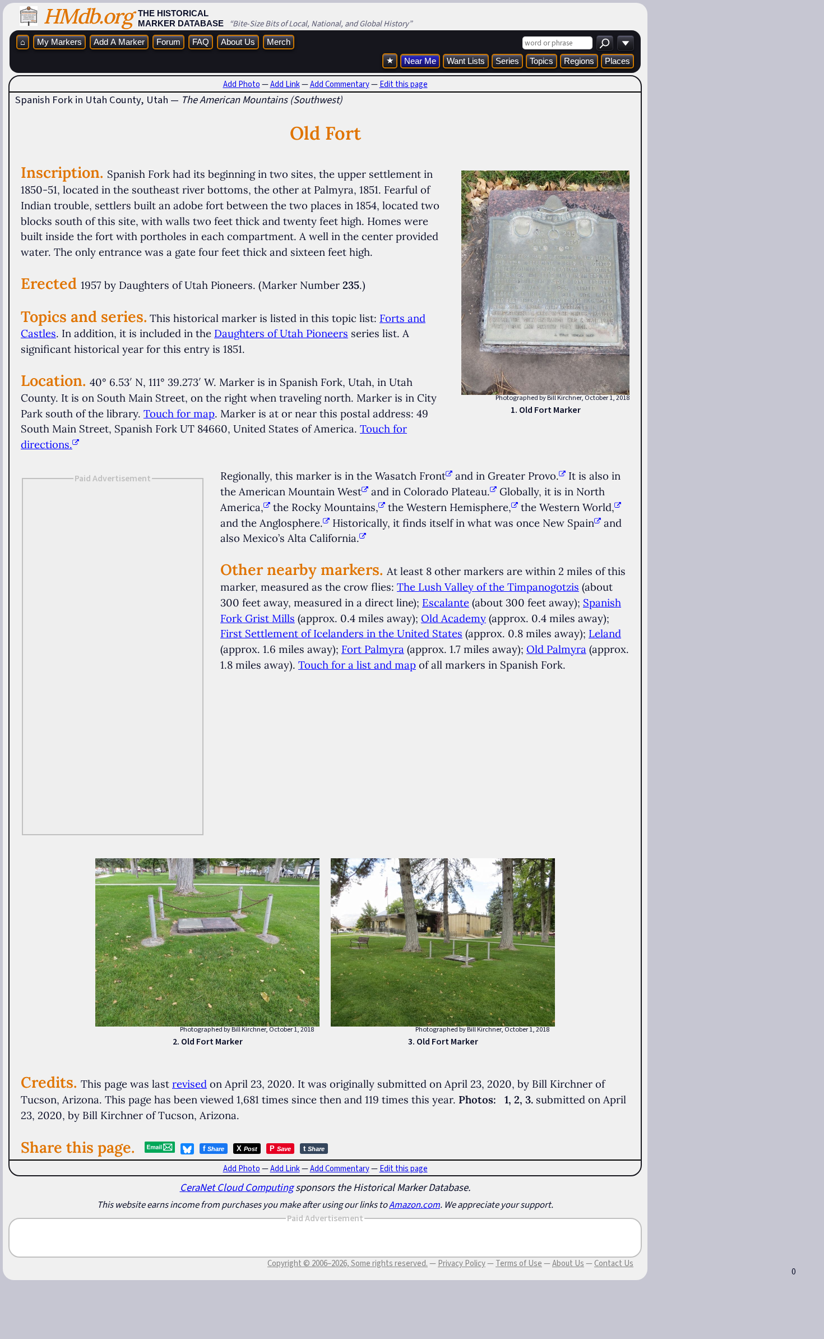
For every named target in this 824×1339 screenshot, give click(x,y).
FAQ (200, 42)
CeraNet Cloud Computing (236, 1187)
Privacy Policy (461, 1263)
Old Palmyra (556, 649)
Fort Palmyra (372, 649)
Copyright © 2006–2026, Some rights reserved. (347, 1263)
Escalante (445, 602)
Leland (605, 633)
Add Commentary (339, 84)
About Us (238, 42)
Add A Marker (119, 42)
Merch (278, 42)
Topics (541, 61)
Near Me (420, 61)
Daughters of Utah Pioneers (281, 333)
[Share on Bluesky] (187, 1148)
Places (617, 61)
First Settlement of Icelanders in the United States (341, 633)
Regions (579, 61)
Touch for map (179, 413)
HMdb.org (87, 16)
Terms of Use (519, 1263)
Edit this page (403, 84)
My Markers (59, 42)
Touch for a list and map (357, 664)
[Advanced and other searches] (625, 42)
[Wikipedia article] (449, 475)
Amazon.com (414, 1204)
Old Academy (453, 618)
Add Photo (241, 84)
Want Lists (466, 61)
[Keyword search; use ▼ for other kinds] (604, 42)
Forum (168, 42)
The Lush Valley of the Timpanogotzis (488, 586)
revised (189, 1083)
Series (507, 61)
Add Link (285, 84)
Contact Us (613, 1263)
